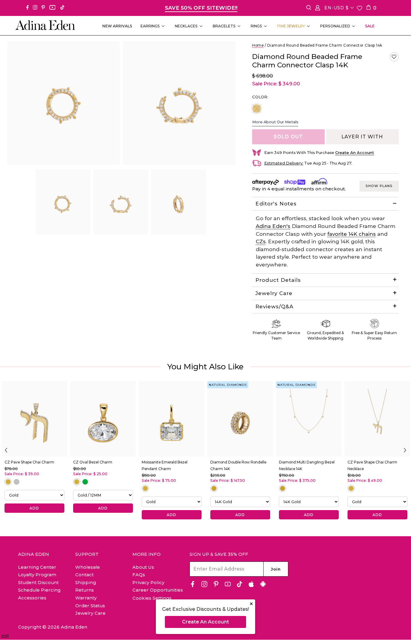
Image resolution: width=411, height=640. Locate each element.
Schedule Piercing (39, 590)
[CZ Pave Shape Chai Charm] (34, 419)
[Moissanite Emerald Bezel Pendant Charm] (171, 419)
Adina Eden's (273, 226)
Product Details (278, 280)
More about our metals (275, 121)
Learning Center (37, 567)
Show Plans (379, 186)
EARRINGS (150, 26)
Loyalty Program (37, 574)
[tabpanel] (63, 202)
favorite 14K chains (351, 234)
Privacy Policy (148, 582)
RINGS (256, 26)
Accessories (32, 598)
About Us (143, 567)
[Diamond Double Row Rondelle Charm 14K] (240, 419)
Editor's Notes (276, 204)
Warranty (86, 598)
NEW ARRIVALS (117, 26)
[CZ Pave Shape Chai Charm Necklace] (377, 419)
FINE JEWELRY (291, 26)
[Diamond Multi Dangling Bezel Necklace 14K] (308, 419)
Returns (84, 590)
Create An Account (205, 622)
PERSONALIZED (335, 26)
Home (258, 45)
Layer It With (362, 137)
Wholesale (87, 567)
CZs (261, 241)
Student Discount (38, 582)
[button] (394, 56)
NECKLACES (186, 26)
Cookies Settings (152, 598)
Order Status (90, 605)
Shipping (85, 582)
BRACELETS (224, 26)
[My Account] (317, 9)
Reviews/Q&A (274, 306)
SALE (370, 26)
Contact (84, 574)
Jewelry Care (273, 293)
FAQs (138, 574)
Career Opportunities (157, 590)
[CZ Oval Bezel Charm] (103, 419)
